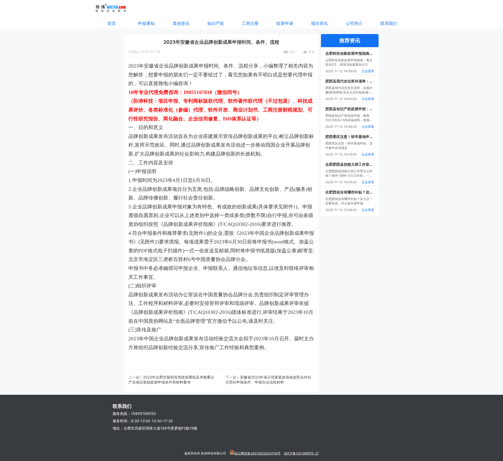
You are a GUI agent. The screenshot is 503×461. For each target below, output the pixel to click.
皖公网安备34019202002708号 (257, 453)
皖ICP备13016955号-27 (301, 453)
